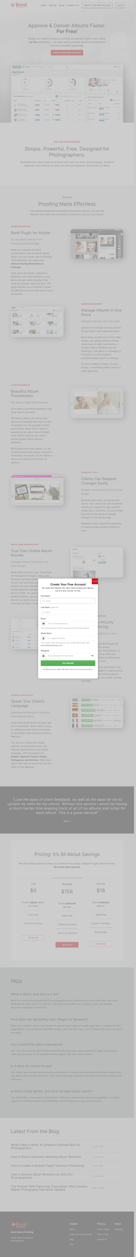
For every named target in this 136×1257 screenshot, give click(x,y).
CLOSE (94, 581)
